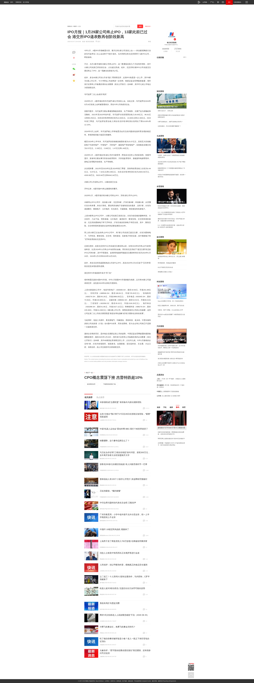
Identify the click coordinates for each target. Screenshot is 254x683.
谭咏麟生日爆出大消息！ (165, 272)
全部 (184, 57)
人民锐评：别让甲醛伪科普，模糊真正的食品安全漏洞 (123, 565)
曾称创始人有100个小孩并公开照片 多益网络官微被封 (123, 479)
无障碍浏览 (18, 2)
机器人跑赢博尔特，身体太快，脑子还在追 (171, 305)
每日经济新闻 (90, 41)
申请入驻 (147, 26)
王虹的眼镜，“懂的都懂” (110, 491)
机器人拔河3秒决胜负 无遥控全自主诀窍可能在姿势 (122, 588)
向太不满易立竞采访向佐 (165, 267)
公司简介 (107, 681)
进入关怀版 (26, 2)
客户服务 (124, 681)
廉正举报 (154, 681)
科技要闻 (160, 282)
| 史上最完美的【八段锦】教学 (168, 396)
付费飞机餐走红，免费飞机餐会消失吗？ (117, 627)
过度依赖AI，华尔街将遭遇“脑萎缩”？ (169, 126)
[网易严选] (212, 2)
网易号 (75, 26)
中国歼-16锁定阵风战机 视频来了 (114, 529)
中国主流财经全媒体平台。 (172, 44)
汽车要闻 (160, 326)
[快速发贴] (74, 52)
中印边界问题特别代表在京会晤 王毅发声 (118, 503)
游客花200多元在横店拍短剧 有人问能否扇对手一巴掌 (123, 464)
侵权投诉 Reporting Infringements (167, 681)
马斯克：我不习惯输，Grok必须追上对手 (170, 310)
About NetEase (100, 681)
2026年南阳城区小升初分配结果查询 (169, 440)
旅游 (158, 407)
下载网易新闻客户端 (109, 384)
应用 (11, 2)
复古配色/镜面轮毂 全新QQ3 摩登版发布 (170, 358)
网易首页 (6, 2)
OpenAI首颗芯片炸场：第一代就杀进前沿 (170, 301)
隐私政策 (130, 681)
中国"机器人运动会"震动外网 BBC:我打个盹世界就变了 (124, 429)
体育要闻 (160, 186)
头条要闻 (160, 136)
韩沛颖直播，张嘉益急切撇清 (167, 263)
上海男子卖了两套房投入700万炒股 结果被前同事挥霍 (123, 541)
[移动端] (199, 2)
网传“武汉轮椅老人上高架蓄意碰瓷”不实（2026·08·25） (124, 615)
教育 (184, 407)
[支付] (218, 2)
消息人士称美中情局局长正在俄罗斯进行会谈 (119, 553)
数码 (177, 407)
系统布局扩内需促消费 (110, 603)
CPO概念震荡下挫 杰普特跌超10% (113, 377)
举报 (149, 41)
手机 (164, 407)
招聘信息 (118, 681)
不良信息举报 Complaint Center (142, 681)
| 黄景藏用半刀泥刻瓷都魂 (168, 391)
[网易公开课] (205, 2)
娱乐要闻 (160, 237)
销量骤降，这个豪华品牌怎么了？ (114, 441)
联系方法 (113, 681)
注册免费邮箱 (237, 2)
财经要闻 (160, 91)
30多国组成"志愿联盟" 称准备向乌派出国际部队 (121, 402)
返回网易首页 (91, 384)
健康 (171, 407)
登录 (229, 2)
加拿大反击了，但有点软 (165, 111)
